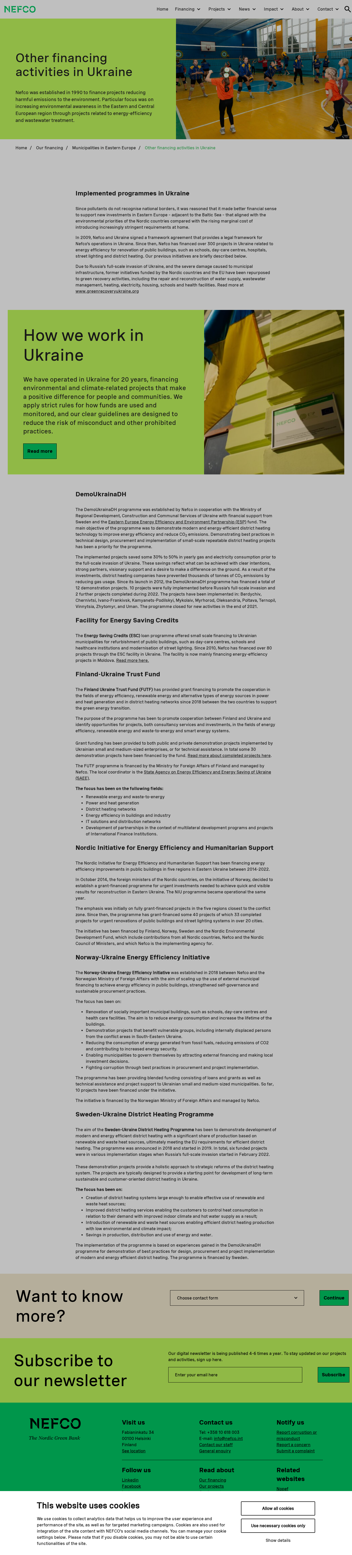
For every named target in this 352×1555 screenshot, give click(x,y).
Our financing (49, 147)
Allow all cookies (278, 1508)
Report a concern (293, 1444)
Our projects (211, 1486)
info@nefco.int (228, 1438)
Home (21, 147)
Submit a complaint (295, 1451)
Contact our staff (216, 1444)
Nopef (282, 1488)
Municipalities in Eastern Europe (104, 147)
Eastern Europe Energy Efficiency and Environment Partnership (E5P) (177, 522)
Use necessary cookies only (278, 1525)
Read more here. (132, 660)
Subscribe (333, 1374)
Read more (40, 451)
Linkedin (130, 1480)
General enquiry (215, 1451)
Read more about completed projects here (229, 755)
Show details (278, 1540)
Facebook (131, 1486)
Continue (334, 1298)
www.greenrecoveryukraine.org (107, 291)
